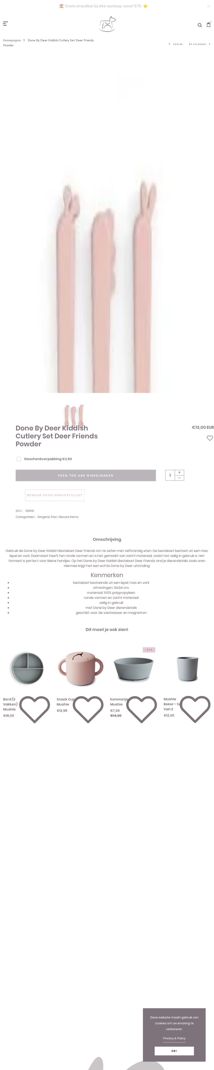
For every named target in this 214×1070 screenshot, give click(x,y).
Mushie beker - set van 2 (173, 704)
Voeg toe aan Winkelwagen (86, 475)
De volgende (197, 44)
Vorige (178, 44)
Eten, (55, 517)
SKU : (20, 511)
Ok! (174, 1051)
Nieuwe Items (69, 517)
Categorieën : (26, 517)
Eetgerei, (44, 517)
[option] (107, 406)
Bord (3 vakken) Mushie (10, 704)
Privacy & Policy (174, 1038)
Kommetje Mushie (119, 702)
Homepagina (12, 40)
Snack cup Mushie (66, 702)
